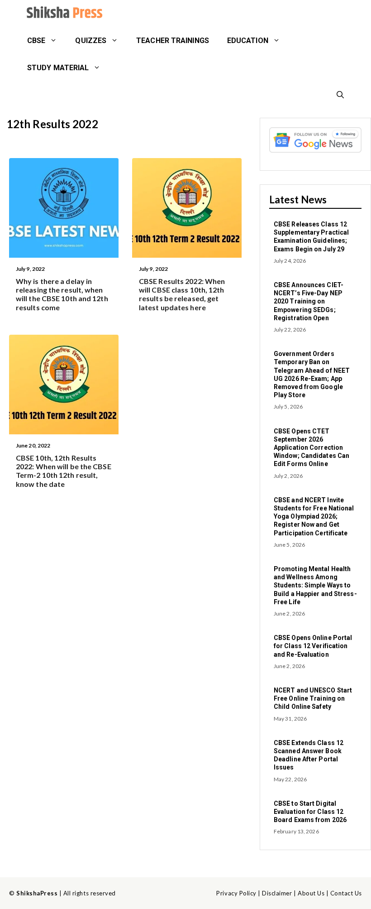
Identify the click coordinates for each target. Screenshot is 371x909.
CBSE (36, 40)
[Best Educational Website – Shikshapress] (63, 13)
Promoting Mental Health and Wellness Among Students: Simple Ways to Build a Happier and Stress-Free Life (315, 585)
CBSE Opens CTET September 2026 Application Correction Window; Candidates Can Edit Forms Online (311, 448)
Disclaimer (277, 893)
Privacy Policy (236, 893)
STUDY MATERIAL (58, 67)
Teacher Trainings (172, 40)
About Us (311, 893)
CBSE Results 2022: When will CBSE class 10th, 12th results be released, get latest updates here (182, 294)
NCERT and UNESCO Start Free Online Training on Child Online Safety (313, 698)
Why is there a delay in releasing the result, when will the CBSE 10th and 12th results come (62, 294)
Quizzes (90, 40)
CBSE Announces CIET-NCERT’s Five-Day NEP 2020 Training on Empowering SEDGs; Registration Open (308, 301)
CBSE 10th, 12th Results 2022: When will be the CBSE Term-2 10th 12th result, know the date (63, 470)
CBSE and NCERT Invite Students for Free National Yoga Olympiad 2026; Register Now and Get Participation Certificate (314, 516)
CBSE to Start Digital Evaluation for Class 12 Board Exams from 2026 (310, 811)
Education (247, 40)
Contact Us (346, 893)
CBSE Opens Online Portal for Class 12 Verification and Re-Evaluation (313, 646)
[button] (340, 95)
